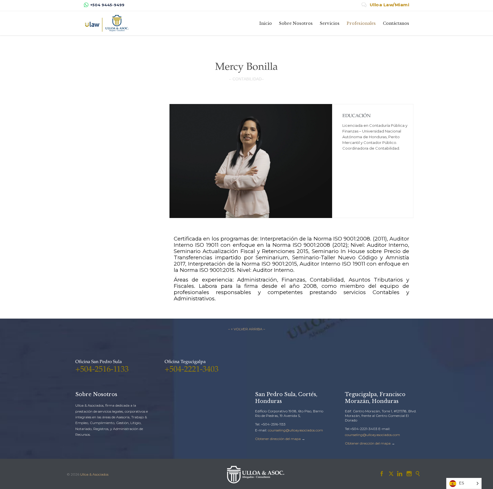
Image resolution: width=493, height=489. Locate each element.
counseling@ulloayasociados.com (295, 430)
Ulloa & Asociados (94, 474)
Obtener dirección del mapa (278, 439)
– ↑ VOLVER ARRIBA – (246, 329)
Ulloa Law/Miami (385, 4)
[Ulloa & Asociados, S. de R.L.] (107, 23)
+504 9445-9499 (107, 5)
